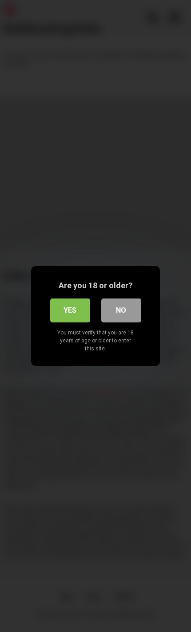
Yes (70, 310)
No (121, 310)
